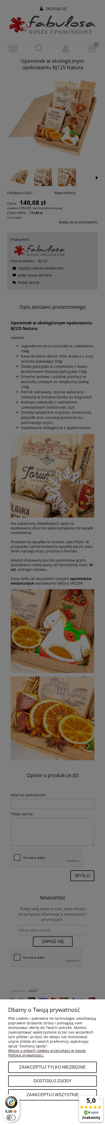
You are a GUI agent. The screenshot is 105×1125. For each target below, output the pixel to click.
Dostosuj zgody (53, 1081)
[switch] (11, 1117)
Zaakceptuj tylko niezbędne (52, 1067)
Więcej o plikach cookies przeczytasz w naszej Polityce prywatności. (47, 1053)
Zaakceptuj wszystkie (53, 1094)
